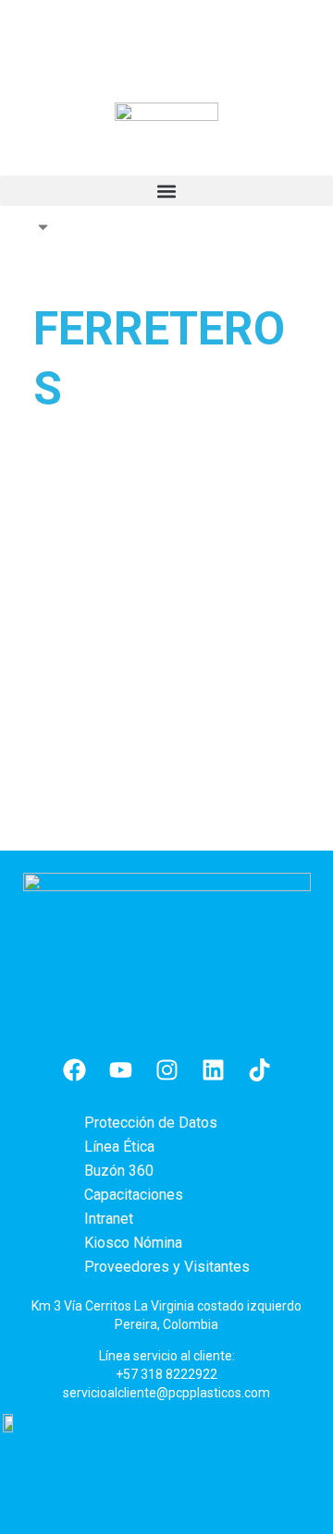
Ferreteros (78, 557)
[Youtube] (120, 1070)
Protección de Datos (150, 1122)
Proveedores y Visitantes (167, 1266)
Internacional (25, 226)
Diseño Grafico (110, 533)
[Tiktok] (259, 1070)
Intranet (108, 1218)
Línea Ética (119, 1146)
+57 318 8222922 (166, 1374)
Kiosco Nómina (133, 1242)
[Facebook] (74, 1070)
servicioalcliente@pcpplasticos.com (166, 1392)
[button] (166, 190)
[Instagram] (166, 1070)
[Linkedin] (213, 1070)
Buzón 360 (119, 1170)
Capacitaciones (133, 1194)
